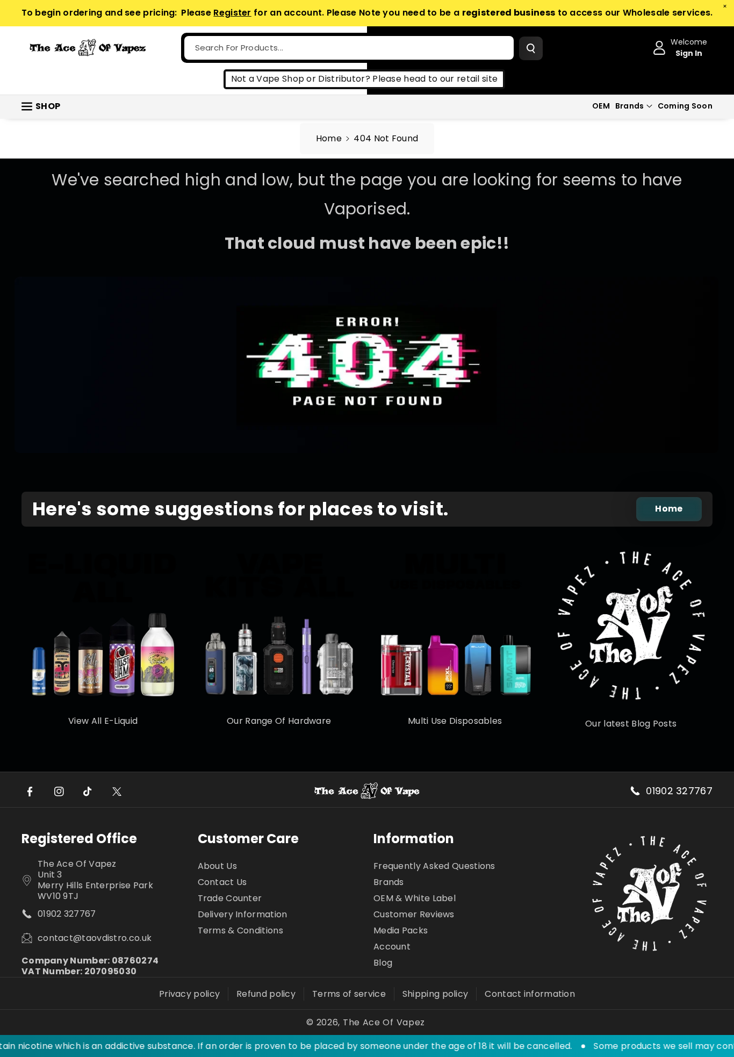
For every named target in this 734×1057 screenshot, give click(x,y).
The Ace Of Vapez (384, 1022)
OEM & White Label (414, 898)
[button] (633, 106)
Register (232, 12)
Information (413, 838)
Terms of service (349, 994)
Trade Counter (230, 898)
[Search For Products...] (531, 48)
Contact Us (222, 882)
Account (392, 946)
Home (329, 138)
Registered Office (79, 838)
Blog (382, 963)
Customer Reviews (414, 914)
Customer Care (248, 838)
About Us (217, 866)
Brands (629, 105)
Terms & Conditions (240, 930)
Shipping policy (435, 994)
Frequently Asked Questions (434, 866)
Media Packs (400, 930)
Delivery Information (242, 914)
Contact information (530, 994)
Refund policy (266, 994)
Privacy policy (189, 994)
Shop (47, 106)
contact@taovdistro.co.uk (95, 938)
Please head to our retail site (435, 79)
